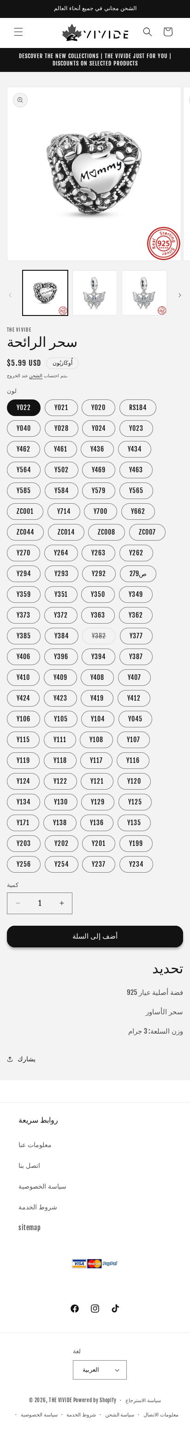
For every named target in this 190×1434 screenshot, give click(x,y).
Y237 (99, 864)
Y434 (135, 449)
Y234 (136, 864)
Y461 (60, 449)
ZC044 (25, 532)
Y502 (61, 470)
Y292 (99, 573)
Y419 (97, 698)
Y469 (99, 470)
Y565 (136, 490)
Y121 (97, 781)
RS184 (138, 407)
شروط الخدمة (37, 1207)
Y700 (100, 511)
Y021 (61, 407)
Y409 (60, 677)
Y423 (60, 698)
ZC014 (66, 532)
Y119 (23, 760)
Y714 (64, 511)
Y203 (24, 843)
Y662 (138, 511)
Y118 (60, 760)
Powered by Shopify (95, 1400)
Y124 (23, 781)
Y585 (24, 490)
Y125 (135, 802)
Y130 (61, 802)
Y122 (60, 781)
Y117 (96, 760)
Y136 (97, 823)
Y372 (61, 615)
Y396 (61, 656)
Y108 (96, 740)
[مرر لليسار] (10, 295)
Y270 (23, 553)
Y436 (97, 449)
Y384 (61, 636)
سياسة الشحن (120, 1414)
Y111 (59, 740)
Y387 (136, 656)
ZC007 (147, 532)
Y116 (133, 760)
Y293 (61, 573)
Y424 (23, 698)
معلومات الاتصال (160, 1414)
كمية (12, 884)
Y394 (98, 656)
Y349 (136, 594)
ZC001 (25, 511)
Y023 (136, 428)
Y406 (23, 656)
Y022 (24, 407)
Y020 (98, 407)
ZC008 (106, 532)
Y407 (134, 677)
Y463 (136, 470)
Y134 (23, 802)
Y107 (133, 740)
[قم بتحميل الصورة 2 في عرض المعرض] (95, 292)
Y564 (24, 470)
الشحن (35, 375)
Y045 (135, 719)
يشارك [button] (27, 1059)
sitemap (29, 1228)
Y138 (60, 823)
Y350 (98, 594)
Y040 (24, 428)
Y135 (134, 823)
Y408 (97, 677)
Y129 (98, 802)
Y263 (98, 553)
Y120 (134, 781)
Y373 (23, 615)
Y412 (134, 698)
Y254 (61, 864)
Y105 (61, 719)
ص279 (138, 573)
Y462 (23, 449)
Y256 (24, 864)
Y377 (136, 636)
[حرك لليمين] (180, 295)
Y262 (136, 553)
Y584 (61, 490)
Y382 (104, 637)
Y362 (136, 615)
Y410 (23, 677)
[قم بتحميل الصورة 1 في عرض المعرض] (45, 292)
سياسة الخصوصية (42, 1186)
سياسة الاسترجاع (143, 1400)
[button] (18, 32)
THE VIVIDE (60, 1400)
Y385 (24, 636)
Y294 (24, 573)
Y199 (136, 843)
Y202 (61, 843)
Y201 (99, 843)
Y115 (23, 740)
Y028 (61, 428)
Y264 (61, 553)
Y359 (24, 594)
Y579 (99, 490)
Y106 (23, 719)
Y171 (23, 823)
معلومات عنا (35, 1144)
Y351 (61, 594)
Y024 (99, 428)
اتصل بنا (29, 1165)
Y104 (98, 719)
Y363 (98, 615)
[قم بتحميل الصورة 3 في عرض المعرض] (144, 292)
